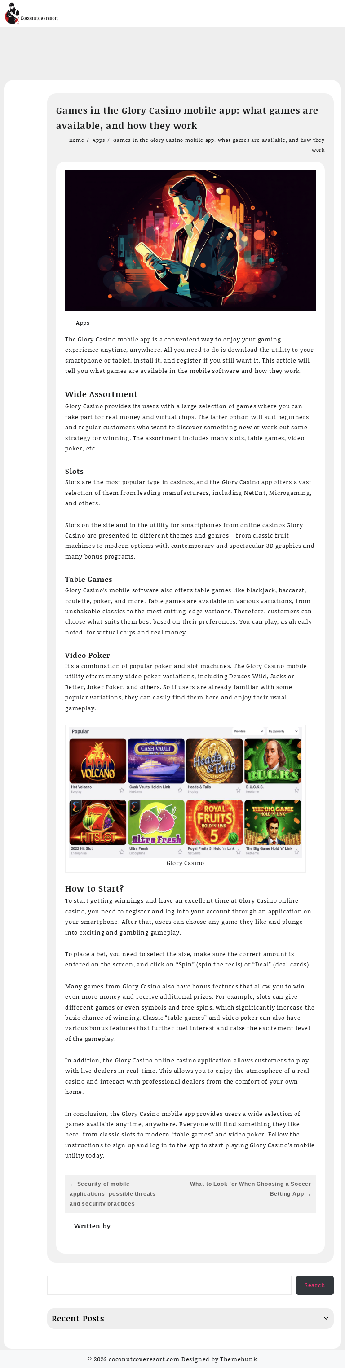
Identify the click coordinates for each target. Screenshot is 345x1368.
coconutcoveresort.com (144, 1359)
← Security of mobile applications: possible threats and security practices (113, 1194)
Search (315, 1285)
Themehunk (238, 1359)
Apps (83, 323)
